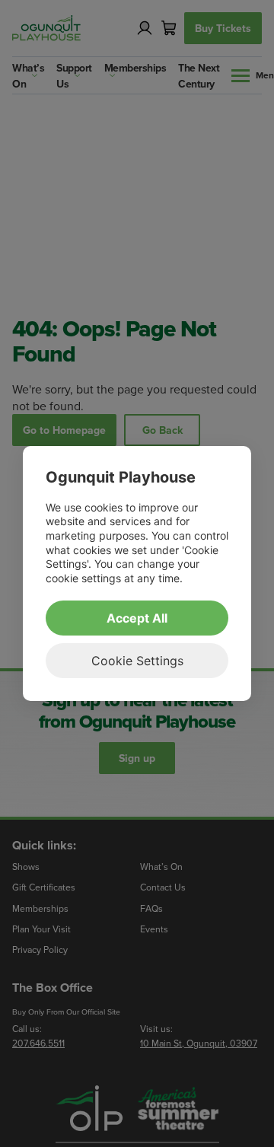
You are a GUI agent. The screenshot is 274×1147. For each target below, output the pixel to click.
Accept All (137, 618)
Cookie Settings (137, 660)
